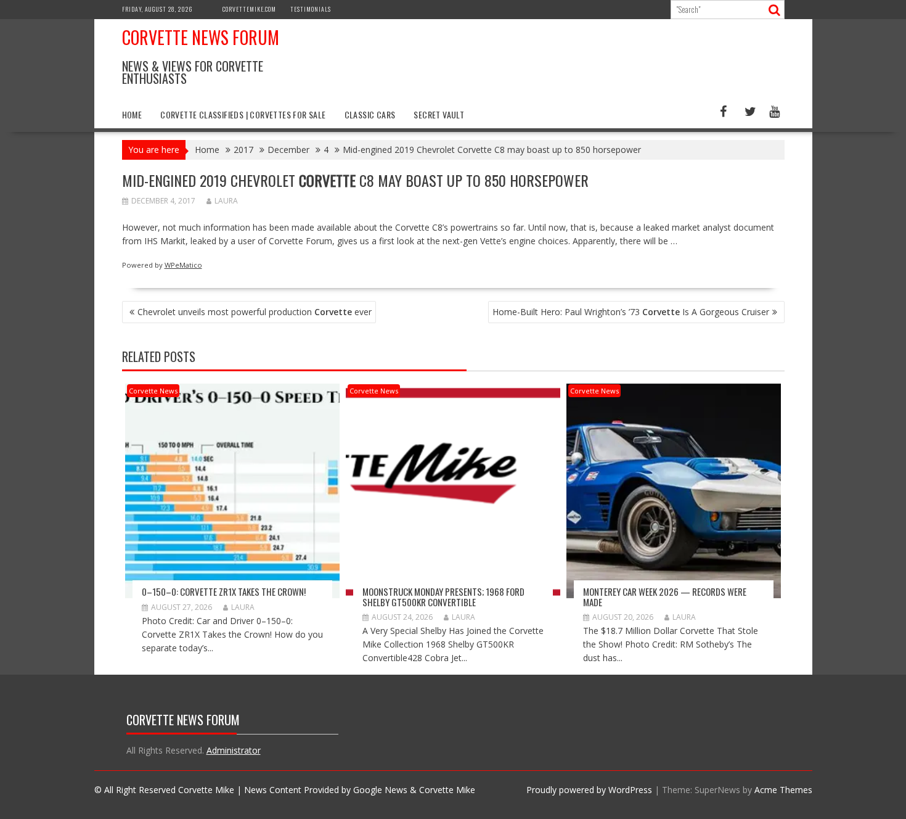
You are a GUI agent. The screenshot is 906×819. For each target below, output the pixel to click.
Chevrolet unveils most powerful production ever (254, 312)
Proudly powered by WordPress (589, 790)
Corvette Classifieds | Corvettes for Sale (242, 114)
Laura (226, 200)
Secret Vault (439, 114)
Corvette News (153, 390)
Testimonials (310, 9)
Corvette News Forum (200, 37)
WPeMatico (183, 265)
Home (132, 114)
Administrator (233, 750)
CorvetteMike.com (249, 9)
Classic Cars (370, 114)
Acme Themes (783, 790)
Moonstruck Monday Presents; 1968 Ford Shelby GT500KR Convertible (443, 597)
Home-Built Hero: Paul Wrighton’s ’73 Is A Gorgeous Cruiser (630, 312)
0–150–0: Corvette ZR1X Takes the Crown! (224, 591)
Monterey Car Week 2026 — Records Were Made (664, 597)
